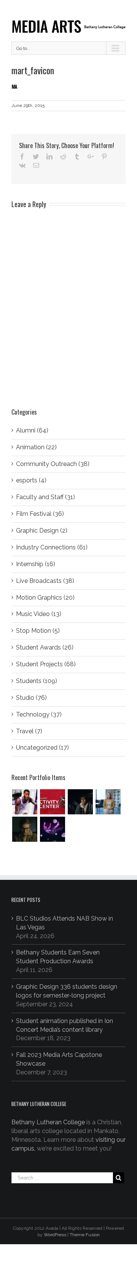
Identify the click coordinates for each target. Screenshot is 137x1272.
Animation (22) (36, 447)
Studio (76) (31, 697)
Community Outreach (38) (52, 464)
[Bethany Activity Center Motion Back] (52, 802)
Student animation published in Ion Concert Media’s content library (64, 1025)
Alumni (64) (32, 430)
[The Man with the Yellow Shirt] (80, 802)
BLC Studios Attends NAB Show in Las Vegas (64, 923)
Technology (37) (39, 714)
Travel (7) (29, 731)
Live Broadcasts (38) (45, 580)
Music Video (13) (38, 614)
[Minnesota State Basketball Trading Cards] (24, 802)
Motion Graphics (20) (45, 597)
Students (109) (36, 681)
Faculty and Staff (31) (45, 497)
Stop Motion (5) (38, 630)
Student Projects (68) (46, 664)
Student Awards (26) (44, 647)
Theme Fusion (85, 1234)
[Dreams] (52, 829)
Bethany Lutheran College (48, 1122)
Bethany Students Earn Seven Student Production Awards (58, 957)
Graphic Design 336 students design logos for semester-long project (66, 991)
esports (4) (31, 480)
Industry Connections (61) (52, 547)
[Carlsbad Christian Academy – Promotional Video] (108, 802)
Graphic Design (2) (41, 530)
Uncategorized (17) (42, 747)
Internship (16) (35, 564)
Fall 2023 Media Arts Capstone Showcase (59, 1059)
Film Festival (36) (40, 513)
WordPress (55, 1234)
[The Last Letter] (24, 829)
